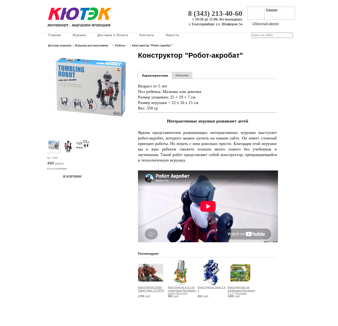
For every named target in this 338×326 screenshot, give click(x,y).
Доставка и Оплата (112, 35)
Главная (54, 35)
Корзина (271, 10)
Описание (182, 75)
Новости (172, 35)
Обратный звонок (265, 23)
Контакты (147, 35)
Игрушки (79, 35)
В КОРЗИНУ (72, 176)
